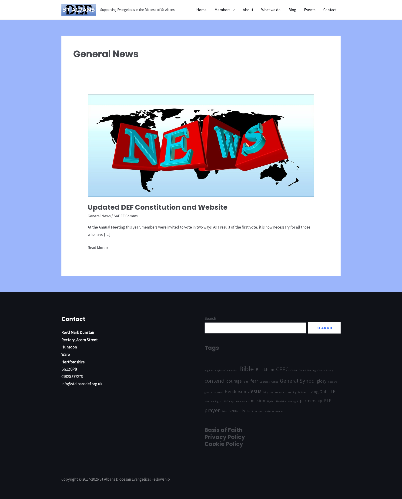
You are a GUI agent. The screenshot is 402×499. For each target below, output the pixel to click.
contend (214, 380)
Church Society (325, 370)
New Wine (281, 401)
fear (254, 381)
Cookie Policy (223, 444)
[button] (232, 10)
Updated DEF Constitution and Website (158, 207)
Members (222, 9)
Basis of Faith (223, 430)
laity (265, 392)
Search (324, 328)
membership (242, 401)
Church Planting (307, 370)
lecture (301, 392)
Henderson (235, 391)
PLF (327, 400)
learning (292, 392)
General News (99, 216)
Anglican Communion (226, 370)
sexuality (237, 410)
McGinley (229, 401)
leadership (280, 392)
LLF (331, 391)
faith (246, 381)
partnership (311, 400)
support (259, 411)
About (248, 9)
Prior (224, 411)
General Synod (297, 380)
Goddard (332, 381)
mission (258, 400)
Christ (294, 370)
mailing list (216, 401)
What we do (271, 9)
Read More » (98, 248)
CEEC (282, 369)
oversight (293, 401)
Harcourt (218, 392)
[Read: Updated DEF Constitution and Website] (201, 145)
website (269, 411)
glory (321, 381)
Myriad (270, 401)
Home (201, 9)
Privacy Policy (224, 437)
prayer (212, 410)
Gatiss (274, 381)
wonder (279, 411)
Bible (246, 368)
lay (271, 392)
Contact (330, 9)
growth (208, 392)
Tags (211, 348)
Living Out (316, 391)
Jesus (254, 391)
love (206, 401)
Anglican (208, 370)
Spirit (250, 411)
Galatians (265, 381)
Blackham (265, 369)
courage (234, 381)
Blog (292, 9)
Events (309, 9)
